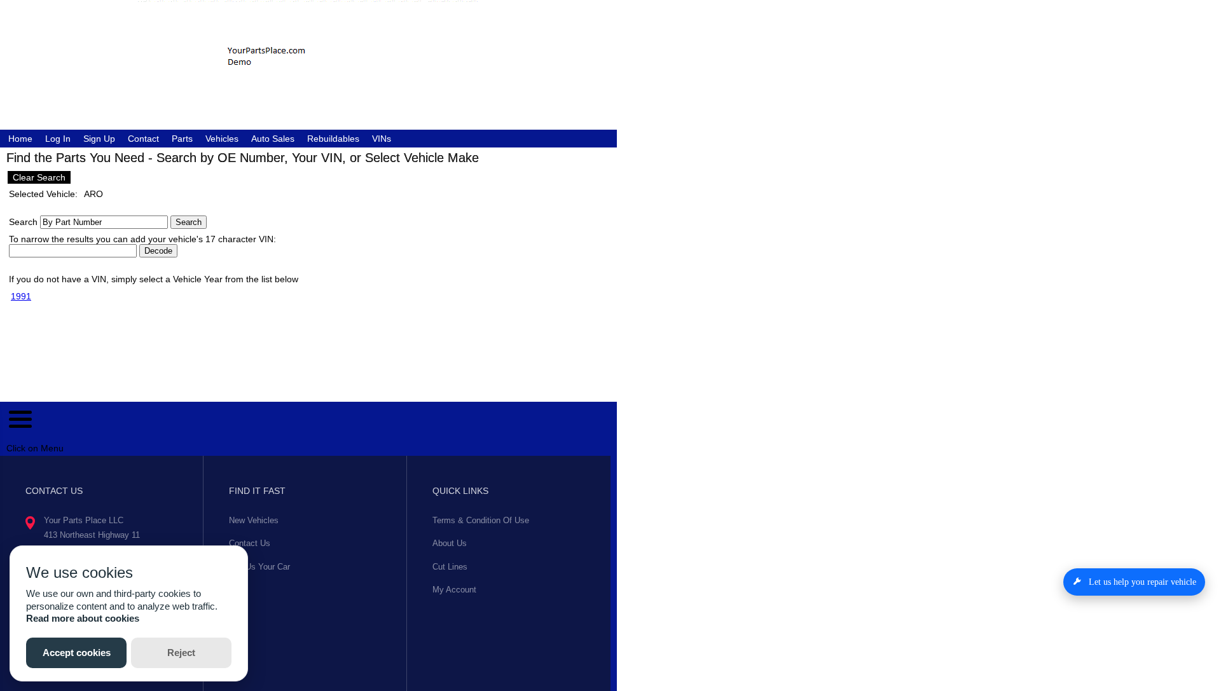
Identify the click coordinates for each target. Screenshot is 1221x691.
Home (20, 138)
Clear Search (39, 177)
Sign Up (99, 138)
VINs (381, 138)
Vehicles (221, 138)
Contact (143, 138)
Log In (58, 138)
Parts (182, 138)
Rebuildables (333, 138)
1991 (21, 296)
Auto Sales (272, 138)
